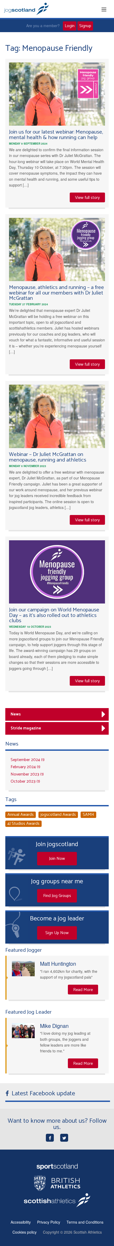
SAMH (88, 815)
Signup (85, 26)
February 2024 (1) (25, 767)
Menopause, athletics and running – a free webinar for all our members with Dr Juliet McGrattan (56, 293)
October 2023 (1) (25, 781)
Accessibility (21, 1222)
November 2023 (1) (27, 774)
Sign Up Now (57, 932)
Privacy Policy (48, 1222)
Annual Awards (20, 815)
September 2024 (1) (28, 759)
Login (69, 26)
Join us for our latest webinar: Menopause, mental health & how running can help (56, 134)
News (16, 714)
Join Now (57, 858)
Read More (83, 989)
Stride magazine (26, 728)
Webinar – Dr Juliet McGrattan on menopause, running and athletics (47, 457)
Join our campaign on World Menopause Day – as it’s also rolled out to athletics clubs (54, 615)
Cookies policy (24, 1232)
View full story (87, 197)
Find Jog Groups (57, 895)
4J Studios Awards (23, 824)
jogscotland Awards (58, 815)
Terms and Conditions (85, 1222)
